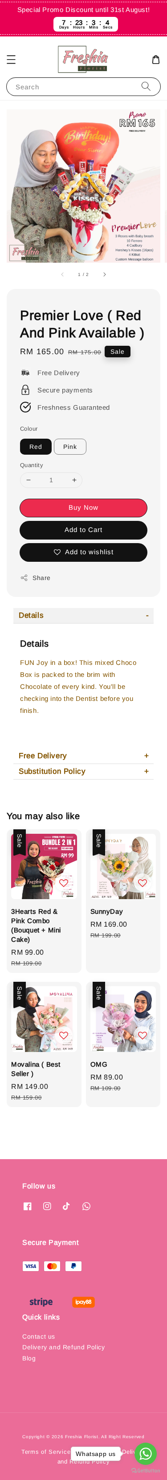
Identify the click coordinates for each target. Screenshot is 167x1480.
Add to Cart (83, 529)
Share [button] (42, 577)
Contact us (38, 1336)
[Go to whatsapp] (145, 1454)
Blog (29, 1358)
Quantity (31, 465)
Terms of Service (45, 1451)
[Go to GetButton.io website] (145, 1471)
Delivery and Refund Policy (63, 1347)
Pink (70, 446)
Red (35, 446)
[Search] (146, 86)
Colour (28, 428)
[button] (11, 59)
